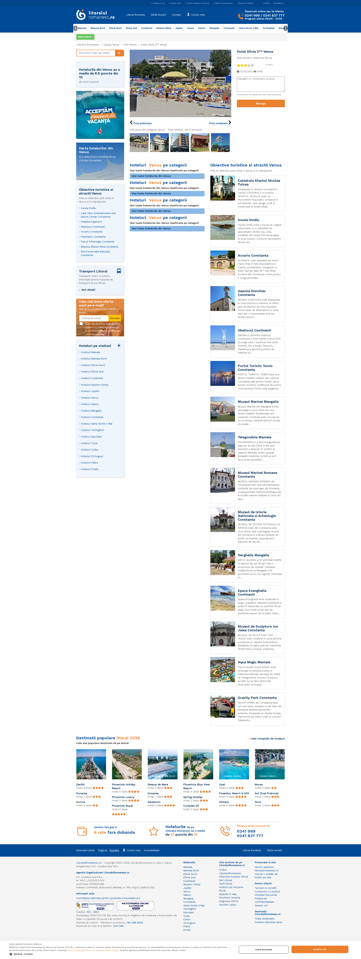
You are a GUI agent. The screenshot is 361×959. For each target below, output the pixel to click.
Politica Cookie (75, 950)
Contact (176, 14)
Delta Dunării (274, 850)
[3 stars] (245, 65)
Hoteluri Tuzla (89, 443)
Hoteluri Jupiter (90, 391)
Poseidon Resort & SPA (234, 793)
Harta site (175, 3)
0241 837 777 (274, 15)
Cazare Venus (111, 44)
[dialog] (180, 949)
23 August (189, 923)
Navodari (188, 912)
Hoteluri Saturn (90, 404)
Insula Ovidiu (88, 208)
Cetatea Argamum (91, 221)
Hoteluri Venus (89, 397)
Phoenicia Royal (122, 805)
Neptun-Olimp (163, 28)
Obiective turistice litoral (233, 876)
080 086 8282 (135, 922)
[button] (120, 954)
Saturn (201, 28)
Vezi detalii (88, 289)
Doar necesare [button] (263, 949)
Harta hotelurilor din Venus (96, 150)
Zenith (80, 784)
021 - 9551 (93, 912)
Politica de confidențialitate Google (102, 950)
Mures (259, 784)
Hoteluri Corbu (89, 449)
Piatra (186, 926)
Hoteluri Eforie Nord (93, 365)
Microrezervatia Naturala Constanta (95, 253)
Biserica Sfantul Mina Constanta (99, 246)
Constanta (229, 28)
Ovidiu (187, 930)
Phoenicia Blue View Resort (196, 786)
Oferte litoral (84, 37)
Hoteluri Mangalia (91, 410)
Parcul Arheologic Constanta (97, 241)
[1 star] (238, 65)
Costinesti (146, 28)
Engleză (102, 850)
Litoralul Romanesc (87, 44)
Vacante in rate (228, 894)
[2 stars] (242, 65)
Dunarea (81, 793)
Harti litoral (225, 883)
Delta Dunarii (158, 14)
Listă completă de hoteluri (267, 738)
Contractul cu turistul (267, 891)
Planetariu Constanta (93, 236)
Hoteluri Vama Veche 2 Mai (96, 423)
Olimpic (224, 801)
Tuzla (186, 916)
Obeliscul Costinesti (93, 226)
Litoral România (252, 850)
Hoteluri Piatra (89, 462)
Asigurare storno (229, 901)
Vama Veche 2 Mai (248, 28)
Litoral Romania (135, 14)
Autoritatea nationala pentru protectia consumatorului (108, 898)
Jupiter (179, 28)
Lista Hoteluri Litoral (198, 3)
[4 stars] (248, 65)
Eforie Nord (115, 28)
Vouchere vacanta (229, 897)
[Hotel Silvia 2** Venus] (180, 83)
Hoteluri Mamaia (90, 352)
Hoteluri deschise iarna (268, 922)
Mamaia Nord (98, 28)
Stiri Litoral (225, 880)
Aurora (80, 801)
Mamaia (82, 28)
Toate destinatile (265, 918)
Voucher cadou (228, 904)
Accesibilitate (152, 850)
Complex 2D (191, 805)
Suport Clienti (245, 3)
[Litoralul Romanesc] (95, 15)
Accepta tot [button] (320, 949)
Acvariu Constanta (91, 231)
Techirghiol (268, 28)
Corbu (186, 919)
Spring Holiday (192, 797)
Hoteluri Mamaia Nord (94, 358)
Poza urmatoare (218, 123)
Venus (190, 28)
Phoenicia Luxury (123, 797)
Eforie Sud (131, 28)
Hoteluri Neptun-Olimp (94, 384)
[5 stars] (252, 65)
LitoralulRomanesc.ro (88, 862)
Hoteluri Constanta (92, 417)
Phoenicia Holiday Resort (123, 786)
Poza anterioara (142, 123)
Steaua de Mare (158, 784)
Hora (258, 801)
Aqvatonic (154, 801)
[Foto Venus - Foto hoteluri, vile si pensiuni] (139, 142)
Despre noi (159, 3)
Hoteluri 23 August (92, 456)
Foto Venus (130, 44)
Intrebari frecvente (266, 895)
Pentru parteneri (224, 3)
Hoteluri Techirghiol (92, 430)
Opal (222, 784)
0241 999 (252, 15)
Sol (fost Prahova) (266, 793)
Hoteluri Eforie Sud (92, 371)
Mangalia (214, 28)
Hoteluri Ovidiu (90, 469)
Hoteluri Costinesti (92, 378)
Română (114, 850)
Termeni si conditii (265, 888)
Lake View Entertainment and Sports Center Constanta (98, 215)
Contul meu (198, 14)
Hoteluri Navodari (91, 436)
